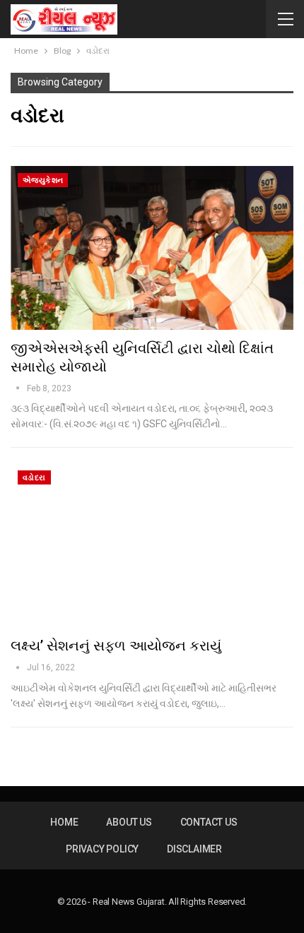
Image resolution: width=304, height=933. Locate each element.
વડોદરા (34, 477)
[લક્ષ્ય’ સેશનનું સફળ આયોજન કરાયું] (152, 545)
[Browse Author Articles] (19, 388)
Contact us (209, 822)
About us (128, 822)
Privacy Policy (102, 849)
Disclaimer (194, 849)
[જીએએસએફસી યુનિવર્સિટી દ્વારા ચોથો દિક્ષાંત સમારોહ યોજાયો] (152, 248)
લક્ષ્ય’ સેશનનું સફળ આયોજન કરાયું (116, 645)
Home (64, 822)
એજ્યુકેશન (43, 180)
